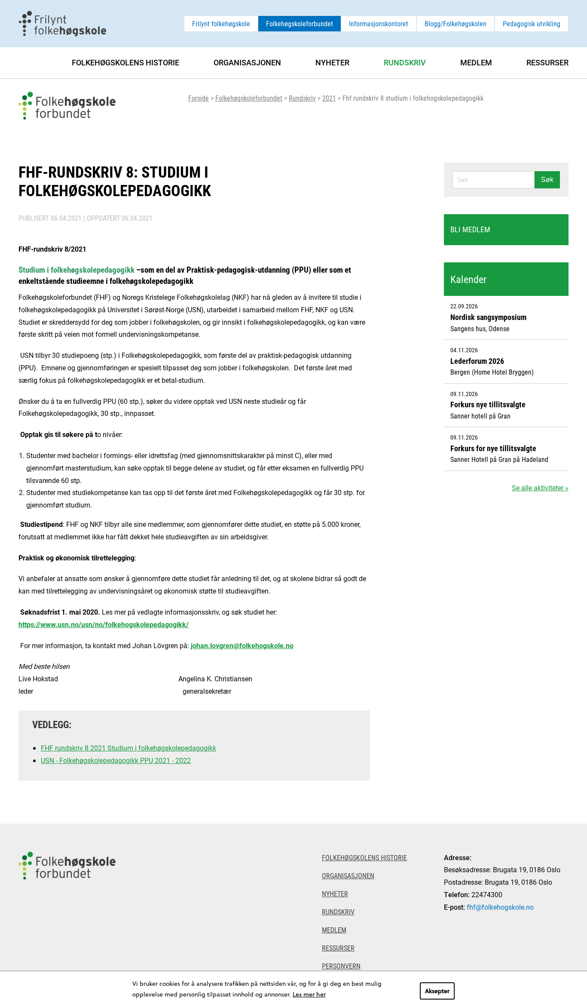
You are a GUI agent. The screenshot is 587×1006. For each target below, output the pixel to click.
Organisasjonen (247, 62)
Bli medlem (470, 229)
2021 (329, 97)
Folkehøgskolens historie (125, 62)
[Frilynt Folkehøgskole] (62, 22)
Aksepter (437, 990)
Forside (198, 97)
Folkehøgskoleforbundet (299, 23)
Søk (547, 179)
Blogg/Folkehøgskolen (455, 23)
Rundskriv (302, 97)
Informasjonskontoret (378, 23)
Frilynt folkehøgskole (221, 23)
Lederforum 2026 (477, 361)
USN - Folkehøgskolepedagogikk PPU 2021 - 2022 (116, 760)
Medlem (476, 62)
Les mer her (309, 994)
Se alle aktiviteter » (540, 487)
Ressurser (547, 62)
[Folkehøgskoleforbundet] (67, 915)
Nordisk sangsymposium (488, 317)
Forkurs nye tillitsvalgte (488, 404)
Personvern (341, 965)
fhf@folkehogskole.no (500, 906)
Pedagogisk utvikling (531, 23)
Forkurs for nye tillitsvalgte (493, 448)
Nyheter (332, 62)
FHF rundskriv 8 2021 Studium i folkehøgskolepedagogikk (128, 747)
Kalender (468, 279)
